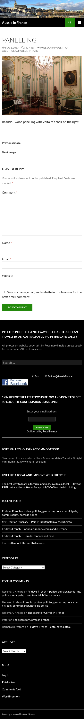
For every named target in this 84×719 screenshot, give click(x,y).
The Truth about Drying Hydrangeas (23, 543)
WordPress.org (11, 696)
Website (7, 275)
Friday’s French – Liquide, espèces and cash (28, 536)
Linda (5, 602)
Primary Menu (79, 22)
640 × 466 (29, 47)
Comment (9, 192)
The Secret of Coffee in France (46, 612)
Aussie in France (14, 22)
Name (7, 242)
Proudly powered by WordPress (18, 714)
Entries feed (9, 682)
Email (6, 259)
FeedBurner (50, 431)
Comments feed (11, 689)
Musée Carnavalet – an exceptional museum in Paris (35, 49)
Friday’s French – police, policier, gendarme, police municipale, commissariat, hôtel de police (41, 593)
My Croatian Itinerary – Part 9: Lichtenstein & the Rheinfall (37, 521)
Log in (5, 675)
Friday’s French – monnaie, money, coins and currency (34, 528)
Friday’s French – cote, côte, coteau (50, 626)
